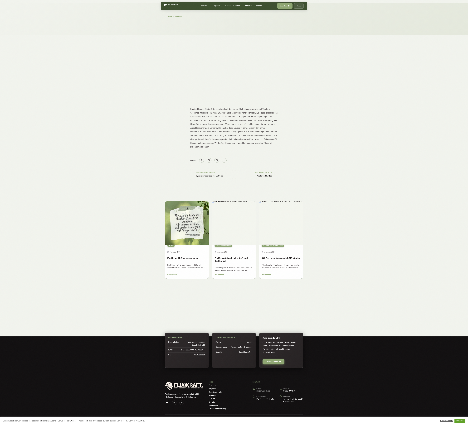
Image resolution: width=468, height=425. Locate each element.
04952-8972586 (289, 391)
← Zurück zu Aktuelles (173, 16)
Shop (299, 6)
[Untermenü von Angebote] (221, 6)
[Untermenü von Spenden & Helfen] (241, 6)
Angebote (212, 389)
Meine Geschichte (223, 246)
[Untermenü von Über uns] (209, 6)
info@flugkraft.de (263, 391)
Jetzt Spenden (221, 313)
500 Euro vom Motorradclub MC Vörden (281, 258)
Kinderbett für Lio (264, 176)
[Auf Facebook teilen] (201, 160)
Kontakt (212, 402)
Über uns (212, 385)
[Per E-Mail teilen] (216, 160)
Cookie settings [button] (446, 421)
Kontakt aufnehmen (244, 313)
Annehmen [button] (459, 421)
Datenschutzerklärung (217, 409)
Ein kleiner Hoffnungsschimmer (182, 258)
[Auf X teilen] (209, 160)
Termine (212, 399)
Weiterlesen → (173, 275)
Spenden (283, 6)
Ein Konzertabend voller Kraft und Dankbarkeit (231, 259)
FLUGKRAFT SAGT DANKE (273, 246)
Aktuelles (212, 395)
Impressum (213, 405)
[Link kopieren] (224, 160)
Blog (171, 246)
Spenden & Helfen (216, 392)
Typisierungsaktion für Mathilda (209, 176)
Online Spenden (272, 362)
